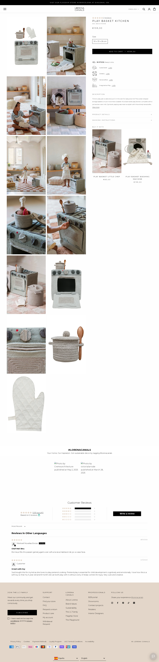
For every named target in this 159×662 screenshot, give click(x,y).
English (133, 9)
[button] (97, 18)
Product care (48, 613)
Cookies (27, 641)
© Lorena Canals (141, 641)
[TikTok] (128, 602)
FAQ (45, 605)
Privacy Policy (15, 641)
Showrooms (93, 601)
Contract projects (95, 605)
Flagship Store (72, 616)
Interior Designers (95, 613)
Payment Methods (39, 641)
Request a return (50, 609)
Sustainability (71, 608)
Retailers (92, 609)
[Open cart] (154, 9)
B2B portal (92, 597)
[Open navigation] (4, 9)
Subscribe (22, 613)
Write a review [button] (127, 514)
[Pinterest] (123, 602)
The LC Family (72, 612)
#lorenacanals (137, 597)
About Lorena (72, 600)
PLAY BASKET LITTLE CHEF (107, 176)
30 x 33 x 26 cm (100, 41)
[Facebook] (117, 602)
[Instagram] (112, 602)
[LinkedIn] (134, 602)
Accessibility (89, 641)
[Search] (144, 9)
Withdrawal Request (47, 622)
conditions (14, 621)
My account (48, 617)
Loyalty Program (55, 641)
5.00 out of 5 (38, 513)
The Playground (72, 620)
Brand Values (71, 604)
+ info (110, 68)
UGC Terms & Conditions (73, 641)
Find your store (49, 601)
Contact (46, 597)
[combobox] (66, 658)
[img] (17, 540)
